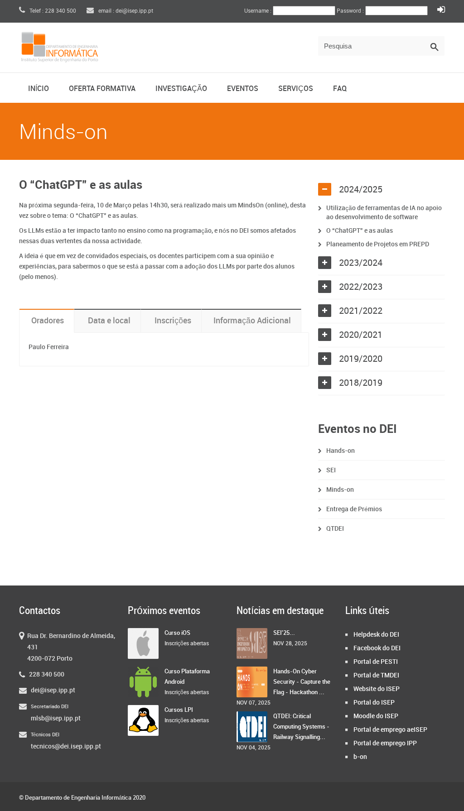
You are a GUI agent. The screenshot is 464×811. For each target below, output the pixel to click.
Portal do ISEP (374, 702)
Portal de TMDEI (376, 675)
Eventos (242, 89)
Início (38, 89)
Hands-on (340, 450)
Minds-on (340, 489)
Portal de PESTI (375, 661)
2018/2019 (360, 383)
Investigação (181, 89)
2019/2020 (360, 359)
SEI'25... (284, 633)
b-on (360, 756)
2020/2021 (360, 335)
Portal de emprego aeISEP (390, 729)
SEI (331, 470)
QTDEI (335, 528)
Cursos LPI (178, 710)
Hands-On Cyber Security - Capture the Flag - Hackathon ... (301, 682)
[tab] (381, 190)
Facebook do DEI (377, 648)
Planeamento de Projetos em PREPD (377, 244)
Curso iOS (177, 633)
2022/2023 (360, 287)
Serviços (295, 89)
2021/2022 (360, 311)
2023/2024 (360, 263)
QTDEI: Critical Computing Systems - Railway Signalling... (301, 726)
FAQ (340, 89)
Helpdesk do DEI (376, 634)
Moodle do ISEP (375, 716)
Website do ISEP (376, 689)
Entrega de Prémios (354, 509)
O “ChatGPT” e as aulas (359, 230)
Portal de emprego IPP (385, 743)
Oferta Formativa (102, 89)
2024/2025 (360, 190)
